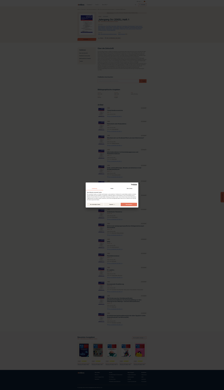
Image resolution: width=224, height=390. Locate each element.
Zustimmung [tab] (94, 188)
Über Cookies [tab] (129, 188)
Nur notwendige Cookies (95, 204)
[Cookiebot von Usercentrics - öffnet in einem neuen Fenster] (132, 185)
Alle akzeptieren (129, 204)
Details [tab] (112, 188)
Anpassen (111, 204)
